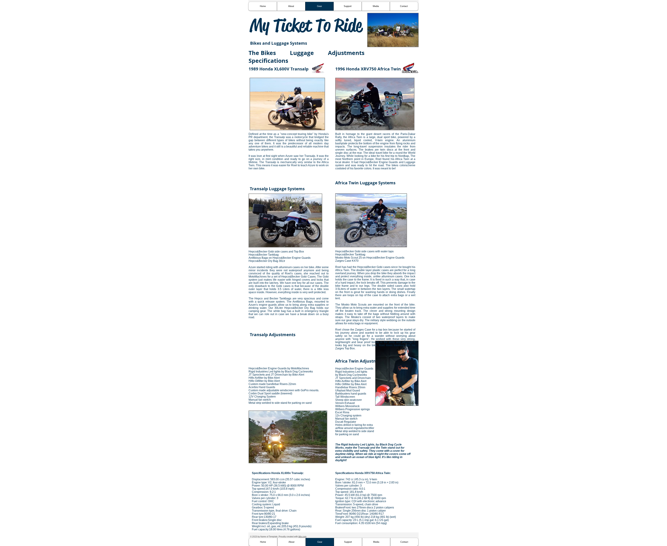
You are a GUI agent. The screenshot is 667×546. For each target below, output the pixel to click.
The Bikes (262, 53)
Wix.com (302, 536)
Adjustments (346, 53)
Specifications (268, 61)
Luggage (302, 53)
